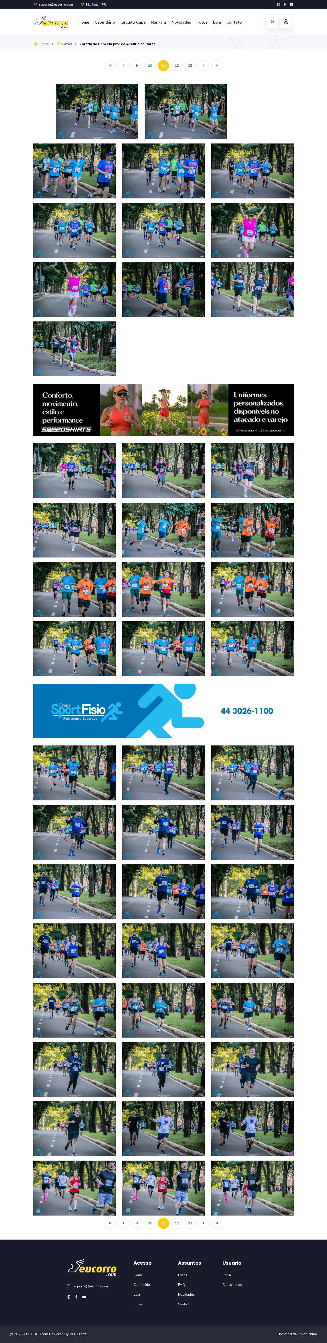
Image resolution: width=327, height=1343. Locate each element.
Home (84, 22)
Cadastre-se (232, 1284)
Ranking (158, 22)
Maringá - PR (95, 4)
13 (190, 65)
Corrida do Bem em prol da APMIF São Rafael (118, 44)
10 (150, 65)
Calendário (105, 22)
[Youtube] (291, 4)
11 (163, 65)
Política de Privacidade (298, 1334)
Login (226, 1275)
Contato (234, 22)
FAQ (181, 1284)
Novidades (181, 22)
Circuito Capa (133, 22)
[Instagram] (279, 4)
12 (177, 65)
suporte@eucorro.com (55, 4)
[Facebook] (285, 4)
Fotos (202, 22)
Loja (217, 22)
